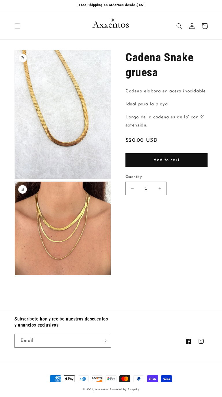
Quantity (133, 177)
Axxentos (102, 389)
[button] (17, 26)
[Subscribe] (104, 341)
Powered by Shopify (124, 389)
